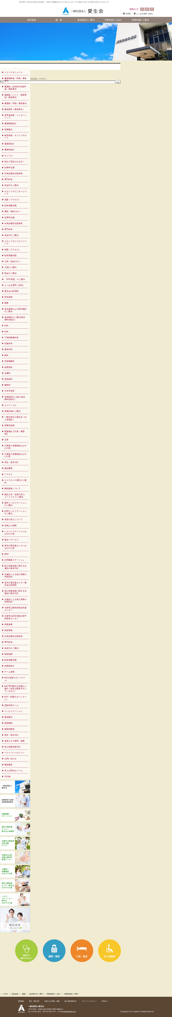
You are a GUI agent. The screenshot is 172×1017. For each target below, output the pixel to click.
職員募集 (8, 764)
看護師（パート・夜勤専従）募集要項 (15, 96)
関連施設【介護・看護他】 (14, 432)
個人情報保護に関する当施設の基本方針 (15, 567)
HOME (128, 13)
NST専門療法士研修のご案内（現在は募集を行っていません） (15, 688)
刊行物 (7, 776)
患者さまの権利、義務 (14, 740)
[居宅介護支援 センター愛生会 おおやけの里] (15, 891)
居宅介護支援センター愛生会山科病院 (15, 583)
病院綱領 (8, 722)
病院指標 (8, 654)
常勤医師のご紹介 (113, 19)
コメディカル (10, 405)
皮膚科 (7, 373)
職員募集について (12, 488)
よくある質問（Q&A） (145, 13)
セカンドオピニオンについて (15, 192)
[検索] (117, 81)
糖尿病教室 (9, 728)
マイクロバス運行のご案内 (15, 481)
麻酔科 (7, 384)
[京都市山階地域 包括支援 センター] (15, 848)
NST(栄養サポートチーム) (14, 678)
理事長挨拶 (9, 425)
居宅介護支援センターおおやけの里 (15, 546)
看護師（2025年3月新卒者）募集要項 (15, 87)
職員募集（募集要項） (14, 109)
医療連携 (8, 624)
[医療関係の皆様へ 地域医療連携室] (15, 806)
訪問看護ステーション (14, 559)
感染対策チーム (11, 705)
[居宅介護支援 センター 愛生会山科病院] (15, 834)
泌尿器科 (8, 367)
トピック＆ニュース (13, 72)
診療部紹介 (9, 665)
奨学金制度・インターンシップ (15, 116)
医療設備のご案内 (140, 19)
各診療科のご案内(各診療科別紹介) (14, 318)
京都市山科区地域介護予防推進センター (15, 617)
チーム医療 (9, 671)
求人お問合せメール (13, 770)
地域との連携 (10, 525)
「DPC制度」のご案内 (14, 279)
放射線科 (8, 378)
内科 (6, 325)
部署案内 (8, 129)
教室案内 (8, 717)
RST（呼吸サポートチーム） (15, 698)
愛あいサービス (11, 539)
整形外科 (8, 349)
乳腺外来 (8, 343)
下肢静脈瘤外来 (11, 337)
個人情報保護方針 (12, 746)
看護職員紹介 (10, 123)
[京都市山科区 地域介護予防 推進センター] (15, 862)
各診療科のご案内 (86, 19)
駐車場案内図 (10, 205)
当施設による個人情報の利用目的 (15, 575)
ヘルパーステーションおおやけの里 (15, 532)
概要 (6, 302)
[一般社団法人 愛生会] (15, 792)
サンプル (8, 155)
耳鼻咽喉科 (9, 361)
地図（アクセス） (12, 199)
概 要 (59, 19)
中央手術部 (9, 390)
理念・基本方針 (11, 462)
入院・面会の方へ (12, 261)
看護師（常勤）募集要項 (15, 103)
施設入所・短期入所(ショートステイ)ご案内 (14, 495)
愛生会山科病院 (11, 291)
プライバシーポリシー (14, 752)
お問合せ (104, 1001)
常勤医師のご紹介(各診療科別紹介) (14, 398)
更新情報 (8, 630)
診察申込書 (9, 167)
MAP (6, 553)
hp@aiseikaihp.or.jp (69, 1011)
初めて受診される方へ (14, 161)
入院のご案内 (10, 267)
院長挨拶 (31, 19)
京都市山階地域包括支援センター (15, 608)
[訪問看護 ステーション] (15, 820)
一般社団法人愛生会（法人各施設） (15, 418)
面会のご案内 (10, 273)
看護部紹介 (9, 143)
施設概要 (8, 468)
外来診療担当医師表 (13, 173)
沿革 (6, 439)
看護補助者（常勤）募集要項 (15, 79)
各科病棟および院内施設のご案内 (15, 310)
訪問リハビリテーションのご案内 (15, 512)
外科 (6, 331)
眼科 (6, 355)
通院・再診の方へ (12, 211)
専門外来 (8, 179)
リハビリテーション (13, 711)
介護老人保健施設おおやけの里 (15, 446)
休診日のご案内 (11, 185)
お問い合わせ (10, 758)
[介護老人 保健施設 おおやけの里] (15, 876)
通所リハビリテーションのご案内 (15, 504)
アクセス (8, 474)
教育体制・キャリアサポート (15, 136)
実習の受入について (13, 519)
